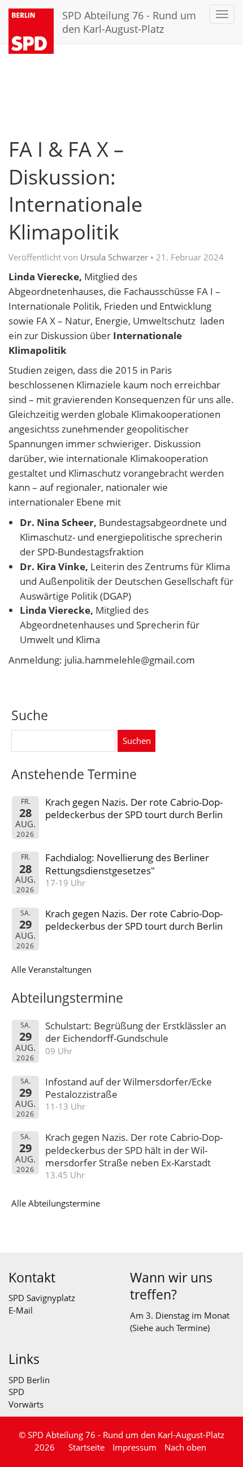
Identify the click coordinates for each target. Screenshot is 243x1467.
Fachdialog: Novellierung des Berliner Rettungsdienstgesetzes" (127, 863)
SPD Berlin (29, 1379)
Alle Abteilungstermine (55, 1203)
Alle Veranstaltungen (51, 969)
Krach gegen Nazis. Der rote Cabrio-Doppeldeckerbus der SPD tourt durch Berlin (134, 808)
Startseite (86, 1447)
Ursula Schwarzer (114, 257)
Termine (191, 1327)
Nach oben (185, 1447)
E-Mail (20, 1310)
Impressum (134, 1447)
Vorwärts (26, 1404)
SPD (16, 1391)
